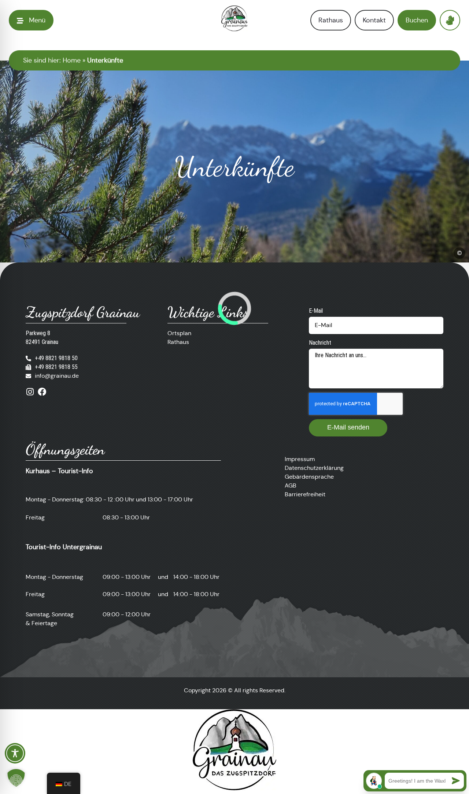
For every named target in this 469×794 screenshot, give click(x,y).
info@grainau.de (57, 375)
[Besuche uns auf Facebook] (42, 392)
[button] (16, 778)
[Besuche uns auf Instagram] (30, 392)
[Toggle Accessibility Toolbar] (15, 753)
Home (72, 60)
